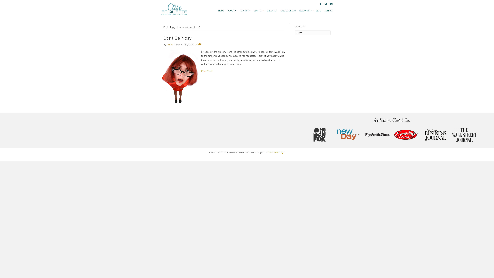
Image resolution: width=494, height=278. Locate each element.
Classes (258, 11)
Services (244, 11)
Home (221, 11)
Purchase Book (288, 11)
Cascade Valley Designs (276, 152)
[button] (236, 11)
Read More (207, 71)
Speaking (271, 11)
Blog (318, 11)
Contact (328, 11)
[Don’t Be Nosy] (179, 76)
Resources (305, 11)
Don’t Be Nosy (177, 38)
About (231, 11)
